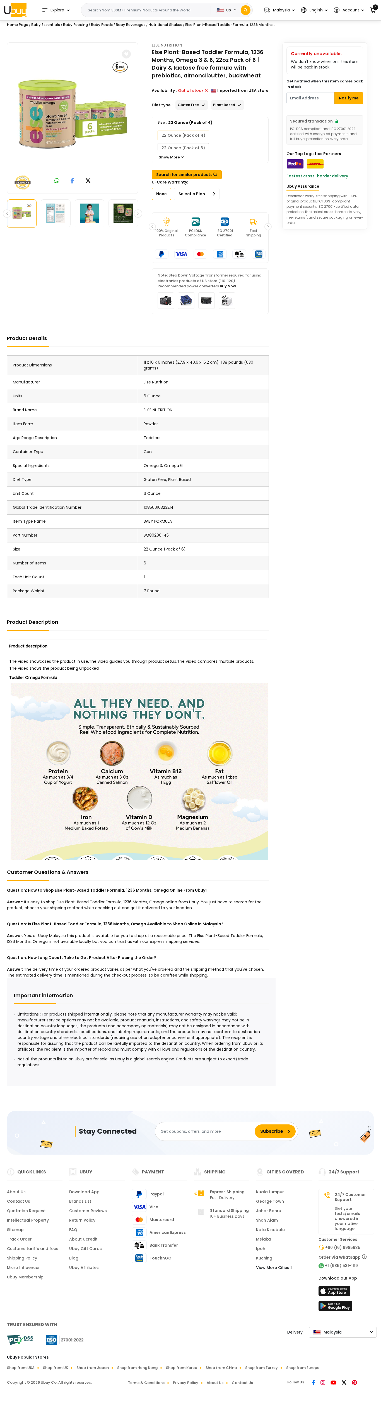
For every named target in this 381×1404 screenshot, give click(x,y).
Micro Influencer (23, 1267)
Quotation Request (26, 1211)
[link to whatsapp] (56, 181)
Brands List (80, 1201)
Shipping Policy (22, 1258)
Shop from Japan (92, 1367)
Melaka (263, 1239)
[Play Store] (335, 1308)
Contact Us (18, 1201)
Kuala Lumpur (270, 1192)
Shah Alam (267, 1220)
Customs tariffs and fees (32, 1248)
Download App (84, 1192)
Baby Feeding (75, 24)
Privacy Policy (185, 1382)
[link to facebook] (72, 181)
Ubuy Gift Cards (85, 1248)
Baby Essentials (45, 24)
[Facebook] (314, 1383)
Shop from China (221, 1367)
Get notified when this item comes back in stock (324, 84)
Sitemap (15, 1229)
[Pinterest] (354, 1383)
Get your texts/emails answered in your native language (347, 1218)
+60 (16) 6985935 (342, 1247)
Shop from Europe (302, 1367)
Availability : (164, 90)
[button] (279, 10)
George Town (270, 1201)
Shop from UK (55, 1367)
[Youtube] (333, 1383)
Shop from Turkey (261, 1367)
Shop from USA (21, 1367)
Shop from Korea (181, 1367)
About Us (16, 1192)
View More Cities (273, 1267)
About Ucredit (83, 1239)
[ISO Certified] (62, 1339)
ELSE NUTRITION (167, 45)
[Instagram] (323, 1383)
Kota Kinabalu (270, 1229)
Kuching (264, 1258)
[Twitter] (344, 1383)
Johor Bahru (268, 1211)
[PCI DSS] (20, 1340)
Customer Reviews (88, 1211)
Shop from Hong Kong (137, 1367)
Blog (73, 1258)
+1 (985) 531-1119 (341, 1265)
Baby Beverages (130, 24)
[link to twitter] (88, 181)
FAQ (73, 1229)
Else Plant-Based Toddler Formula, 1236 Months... (230, 24)
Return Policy (82, 1220)
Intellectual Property (28, 1220)
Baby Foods (102, 24)
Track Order (19, 1239)
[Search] (245, 10)
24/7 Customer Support (350, 1197)
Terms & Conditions (146, 1382)
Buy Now (228, 286)
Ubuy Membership (25, 1277)
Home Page (17, 24)
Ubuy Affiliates (84, 1267)
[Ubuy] (15, 10)
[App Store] (335, 1293)
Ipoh (260, 1248)
